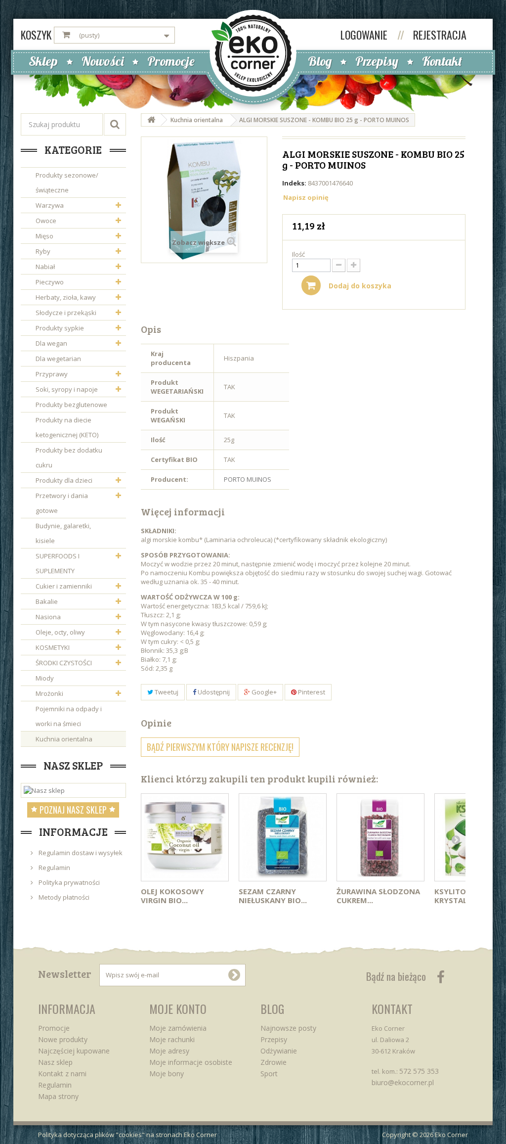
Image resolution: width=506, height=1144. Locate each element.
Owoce (46, 220)
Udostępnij (213, 691)
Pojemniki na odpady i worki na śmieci (69, 716)
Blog (320, 61)
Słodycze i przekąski (66, 312)
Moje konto (178, 1008)
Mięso (44, 235)
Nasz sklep (73, 765)
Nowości (103, 61)
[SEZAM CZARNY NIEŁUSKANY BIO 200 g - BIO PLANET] (283, 837)
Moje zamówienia (178, 1028)
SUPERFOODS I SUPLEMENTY (58, 563)
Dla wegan (51, 343)
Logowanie (365, 35)
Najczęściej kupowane (74, 1050)
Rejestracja (439, 35)
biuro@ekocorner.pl (403, 1082)
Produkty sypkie (60, 327)
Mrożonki (49, 693)
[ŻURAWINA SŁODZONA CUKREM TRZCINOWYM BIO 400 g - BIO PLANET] (380, 837)
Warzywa (50, 205)
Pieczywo (50, 281)
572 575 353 (419, 1071)
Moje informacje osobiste (190, 1062)
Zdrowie (273, 1062)
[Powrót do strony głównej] (151, 120)
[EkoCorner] (253, 52)
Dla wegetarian (58, 358)
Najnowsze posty (288, 1028)
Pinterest (310, 691)
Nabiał (45, 266)
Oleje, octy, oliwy (60, 632)
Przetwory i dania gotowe (62, 503)
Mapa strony (58, 1096)
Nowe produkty (62, 1039)
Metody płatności (63, 897)
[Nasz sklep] (73, 790)
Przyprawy (52, 373)
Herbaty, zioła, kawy (66, 297)
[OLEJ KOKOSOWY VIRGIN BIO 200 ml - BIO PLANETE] (185, 837)
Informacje (73, 831)
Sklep (43, 61)
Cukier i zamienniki (64, 586)
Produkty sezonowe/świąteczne (67, 182)
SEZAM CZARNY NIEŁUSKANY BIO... (273, 895)
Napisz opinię (306, 197)
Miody (45, 678)
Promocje (171, 61)
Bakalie (47, 601)
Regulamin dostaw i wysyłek (80, 852)
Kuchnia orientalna (64, 738)
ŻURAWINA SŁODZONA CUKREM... (378, 895)
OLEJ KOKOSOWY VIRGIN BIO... (172, 895)
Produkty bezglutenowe (71, 404)
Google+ (263, 691)
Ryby (43, 251)
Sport (269, 1073)
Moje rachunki (172, 1039)
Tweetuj (165, 691)
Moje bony (166, 1073)
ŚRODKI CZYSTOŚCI (64, 662)
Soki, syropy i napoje (67, 389)
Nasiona (48, 616)
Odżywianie (278, 1050)
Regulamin (53, 867)
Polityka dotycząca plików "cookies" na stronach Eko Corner (127, 1134)
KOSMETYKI (53, 647)
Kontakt (442, 61)
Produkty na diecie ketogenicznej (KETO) (67, 427)
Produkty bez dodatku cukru (69, 457)
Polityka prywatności (68, 882)
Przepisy (376, 61)
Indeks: (294, 183)
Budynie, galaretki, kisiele (63, 533)
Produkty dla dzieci (64, 480)
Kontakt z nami (62, 1073)
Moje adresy (169, 1050)
